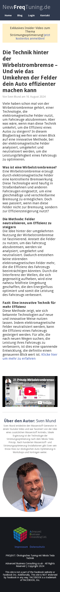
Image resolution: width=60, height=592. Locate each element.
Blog (19, 15)
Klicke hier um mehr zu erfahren (29, 356)
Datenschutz (37, 547)
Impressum (21, 547)
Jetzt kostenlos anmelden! (33, 36)
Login (31, 15)
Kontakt (45, 15)
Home (8, 15)
